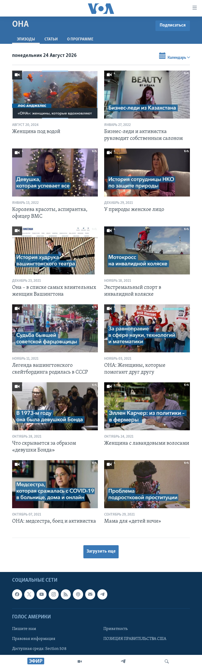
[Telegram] (123, 661)
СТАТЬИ (51, 39)
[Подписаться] (90, 594)
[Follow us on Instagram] (54, 594)
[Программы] (80, 661)
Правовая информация (33, 639)
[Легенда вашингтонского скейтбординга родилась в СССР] (55, 328)
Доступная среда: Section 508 (39, 649)
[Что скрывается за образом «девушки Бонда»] (55, 406)
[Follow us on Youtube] (42, 594)
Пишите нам (24, 629)
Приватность (115, 629)
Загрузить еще (101, 551)
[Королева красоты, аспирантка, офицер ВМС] (55, 173)
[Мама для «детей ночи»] (147, 484)
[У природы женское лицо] (147, 173)
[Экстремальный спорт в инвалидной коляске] (147, 250)
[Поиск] (167, 661)
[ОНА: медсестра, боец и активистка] (55, 484)
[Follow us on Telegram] (102, 594)
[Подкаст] (78, 594)
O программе (80, 39)
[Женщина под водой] (55, 95)
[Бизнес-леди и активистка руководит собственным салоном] (147, 95)
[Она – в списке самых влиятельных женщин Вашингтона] (55, 250)
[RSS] (66, 594)
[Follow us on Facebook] (17, 594)
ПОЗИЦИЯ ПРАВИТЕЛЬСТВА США (134, 639)
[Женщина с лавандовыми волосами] (147, 406)
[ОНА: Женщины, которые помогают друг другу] (147, 328)
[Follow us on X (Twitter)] (29, 594)
